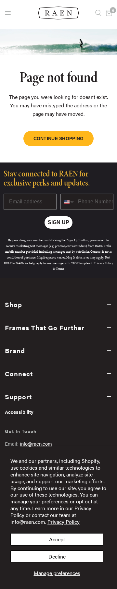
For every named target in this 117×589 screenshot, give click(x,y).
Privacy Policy (63, 521)
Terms (60, 268)
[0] (108, 13)
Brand (15, 350)
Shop (13, 304)
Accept (57, 539)
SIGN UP (58, 222)
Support (18, 396)
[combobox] (68, 202)
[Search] (98, 13)
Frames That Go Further (44, 327)
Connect (19, 373)
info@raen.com (36, 443)
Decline (57, 556)
